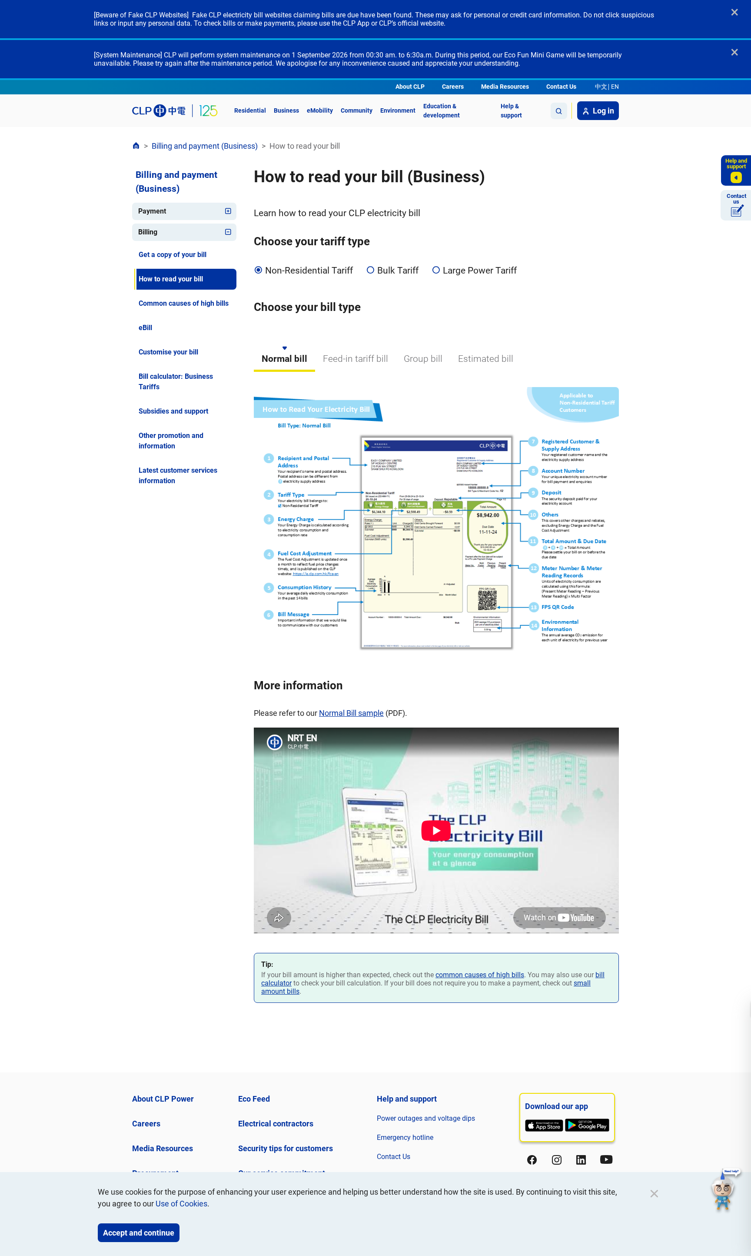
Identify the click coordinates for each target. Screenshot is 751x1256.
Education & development (441, 111)
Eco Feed (254, 1098)
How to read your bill (171, 279)
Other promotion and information (171, 440)
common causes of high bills (479, 975)
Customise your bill (168, 352)
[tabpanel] (436, 657)
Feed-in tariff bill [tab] (355, 359)
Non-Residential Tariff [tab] (309, 270)
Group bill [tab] (423, 359)
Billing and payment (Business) (205, 145)
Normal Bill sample (351, 713)
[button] (726, 1190)
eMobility (320, 110)
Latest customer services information (178, 475)
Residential (250, 110)
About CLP (410, 86)
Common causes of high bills (184, 303)
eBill (145, 328)
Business (286, 110)
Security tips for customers (285, 1148)
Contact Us (561, 86)
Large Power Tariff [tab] (480, 270)
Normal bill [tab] (284, 359)
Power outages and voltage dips (426, 1118)
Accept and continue (138, 1232)
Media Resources (505, 86)
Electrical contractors (275, 1123)
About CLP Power (163, 1098)
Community (356, 110)
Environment (397, 110)
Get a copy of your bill (172, 255)
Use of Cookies (181, 1203)
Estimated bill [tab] (485, 359)
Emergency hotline (405, 1137)
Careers (453, 86)
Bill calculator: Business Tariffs (176, 381)
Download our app (556, 1106)
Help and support (407, 1098)
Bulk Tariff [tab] (398, 270)
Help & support (511, 111)
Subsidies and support (173, 411)
